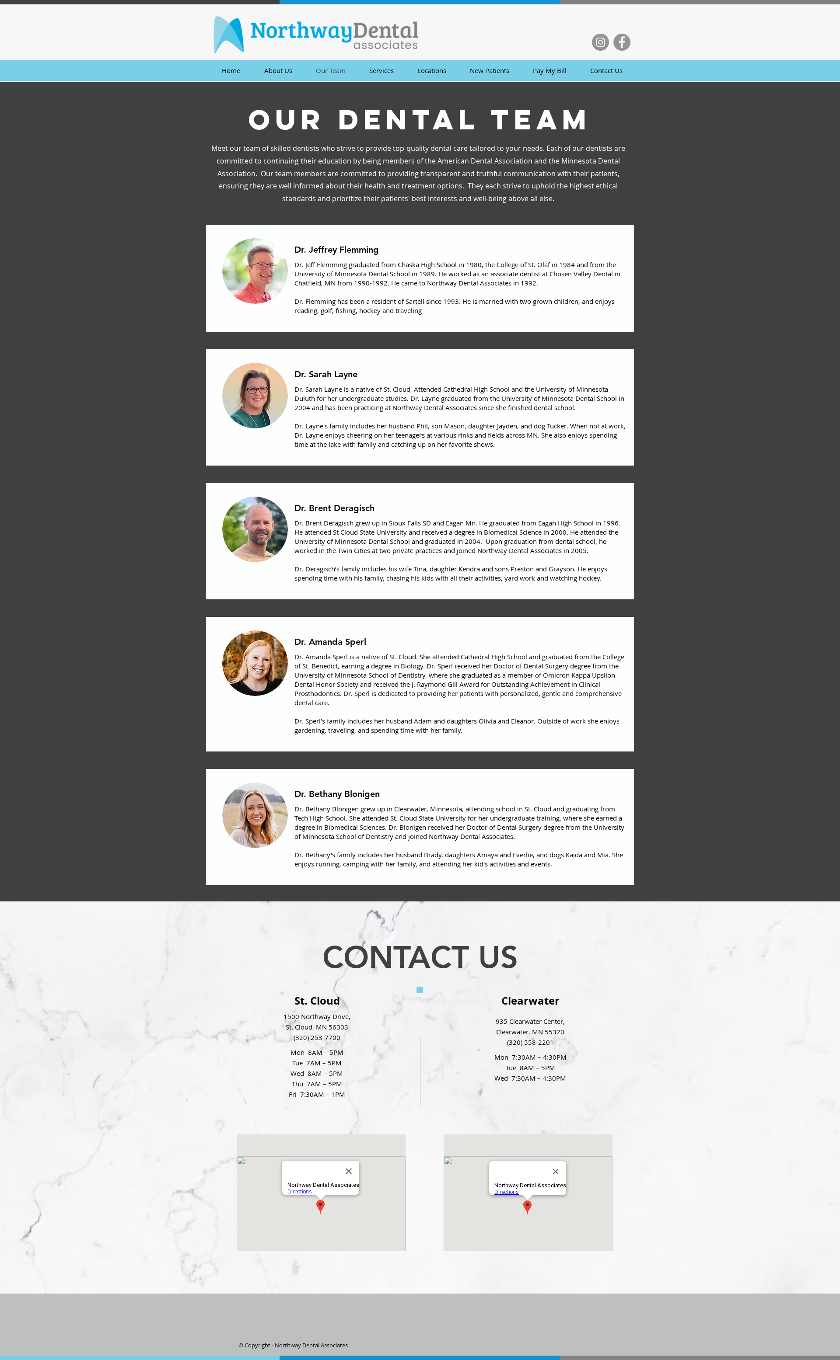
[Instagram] (600, 42)
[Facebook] (621, 42)
